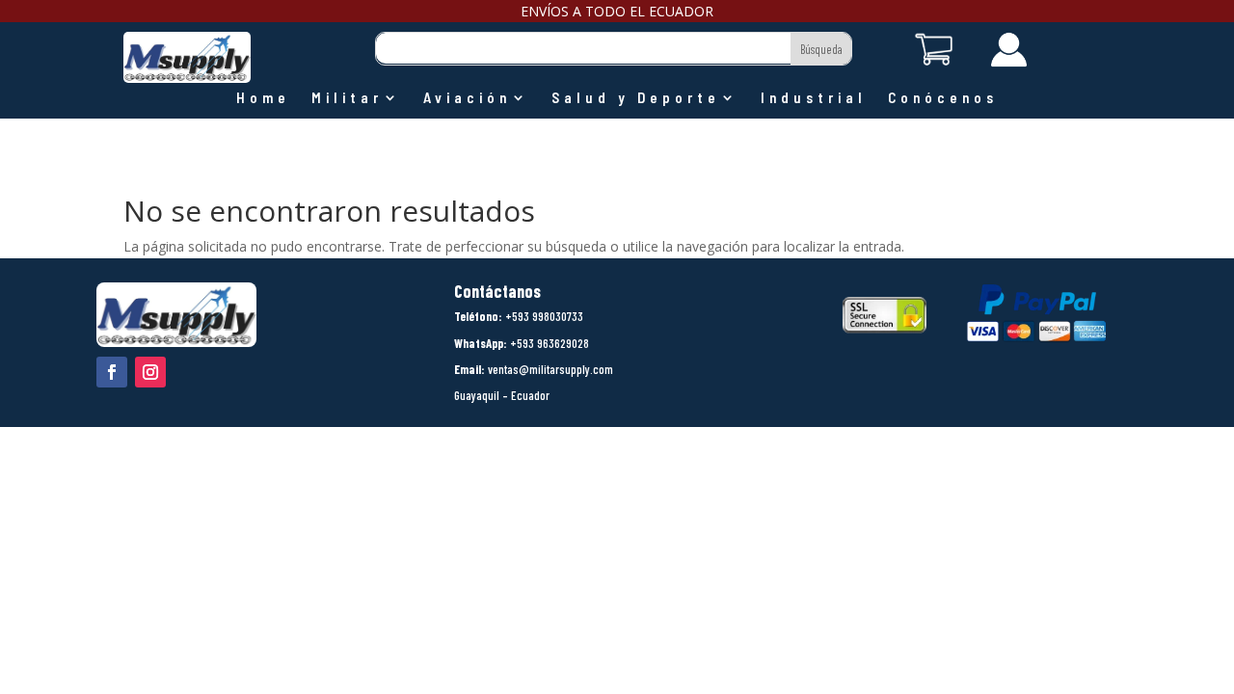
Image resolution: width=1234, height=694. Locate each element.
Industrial (814, 98)
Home (263, 98)
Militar (347, 98)
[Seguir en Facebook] (111, 372)
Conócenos (943, 98)
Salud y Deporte (635, 98)
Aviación (467, 98)
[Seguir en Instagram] (150, 372)
